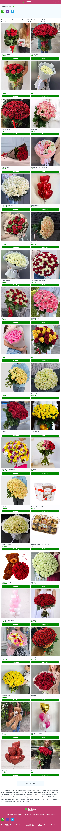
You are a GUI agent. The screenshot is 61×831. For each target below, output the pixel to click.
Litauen (19, 814)
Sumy (12, 6)
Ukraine (7, 814)
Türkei (34, 814)
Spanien (11, 814)
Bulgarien (47, 814)
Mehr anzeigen (30, 783)
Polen (31, 814)
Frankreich (42, 814)
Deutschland (52, 814)
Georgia (15, 814)
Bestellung (16, 58)
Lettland (37, 814)
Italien (22, 814)
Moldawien (27, 814)
